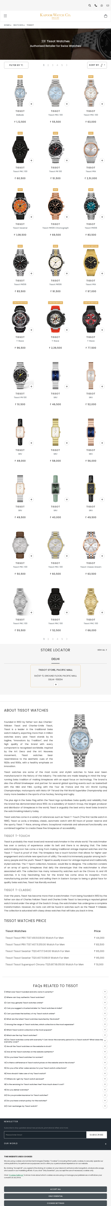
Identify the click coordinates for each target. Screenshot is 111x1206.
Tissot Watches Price (25, 920)
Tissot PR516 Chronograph (55, 227)
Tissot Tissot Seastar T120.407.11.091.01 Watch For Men (37, 957)
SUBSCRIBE (97, 1134)
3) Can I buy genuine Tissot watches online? (23, 1002)
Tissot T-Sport (43, 860)
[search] (90, 5)
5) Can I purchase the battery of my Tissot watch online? (29, 1013)
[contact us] (108, 5)
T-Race (20, 340)
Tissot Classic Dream (90, 566)
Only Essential (55, 1196)
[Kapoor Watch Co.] (55, 16)
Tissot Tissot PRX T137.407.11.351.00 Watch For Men (35, 944)
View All (101, 650)
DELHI (55, 659)
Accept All (55, 1189)
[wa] (102, 5)
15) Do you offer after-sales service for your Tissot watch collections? (35, 1068)
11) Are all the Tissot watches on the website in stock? (28, 1046)
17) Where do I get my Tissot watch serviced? (24, 1079)
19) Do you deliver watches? (16, 1090)
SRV (55, 397)
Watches (18, 25)
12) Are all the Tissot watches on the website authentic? (29, 1051)
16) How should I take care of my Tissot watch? (25, 1073)
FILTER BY (15, 65)
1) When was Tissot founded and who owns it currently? (28, 992)
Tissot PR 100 (55, 171)
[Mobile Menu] (5, 16)
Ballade (20, 114)
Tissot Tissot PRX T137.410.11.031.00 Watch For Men (34, 938)
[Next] (66, 65)
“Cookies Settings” (16, 1175)
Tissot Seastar (20, 227)
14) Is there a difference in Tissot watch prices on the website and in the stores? (39, 1062)
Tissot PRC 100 (55, 114)
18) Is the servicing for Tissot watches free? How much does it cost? (34, 1084)
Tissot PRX (91, 171)
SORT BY (94, 65)
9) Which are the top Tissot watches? (20, 1035)
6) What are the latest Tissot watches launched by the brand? (32, 1019)
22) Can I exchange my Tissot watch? (20, 1106)
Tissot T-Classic (97, 907)
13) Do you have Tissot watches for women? (23, 1057)
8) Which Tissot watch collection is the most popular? (28, 1030)
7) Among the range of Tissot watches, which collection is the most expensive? (39, 1024)
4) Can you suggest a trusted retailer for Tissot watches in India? (33, 1008)
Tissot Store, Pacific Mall (55, 670)
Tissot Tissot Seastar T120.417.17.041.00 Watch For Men (37, 951)
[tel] (96, 5)
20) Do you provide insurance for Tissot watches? (26, 1095)
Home (7, 25)
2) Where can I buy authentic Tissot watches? (24, 997)
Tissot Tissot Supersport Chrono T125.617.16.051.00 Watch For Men (44, 964)
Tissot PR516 (91, 227)
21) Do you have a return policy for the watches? (25, 1100)
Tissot (20, 111)
